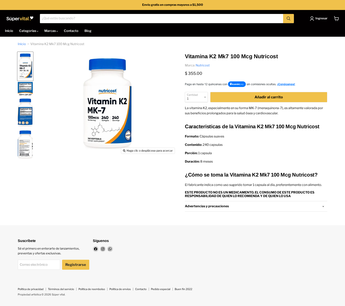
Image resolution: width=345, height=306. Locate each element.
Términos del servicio (61, 289)
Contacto (71, 31)
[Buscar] (288, 18)
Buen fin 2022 (183, 289)
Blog (87, 31)
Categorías (28, 31)
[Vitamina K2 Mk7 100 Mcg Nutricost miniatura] (25, 66)
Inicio (9, 31)
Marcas (50, 31)
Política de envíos (120, 289)
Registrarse (75, 265)
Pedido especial (160, 289)
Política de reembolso (91, 289)
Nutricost (203, 65)
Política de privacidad (31, 289)
